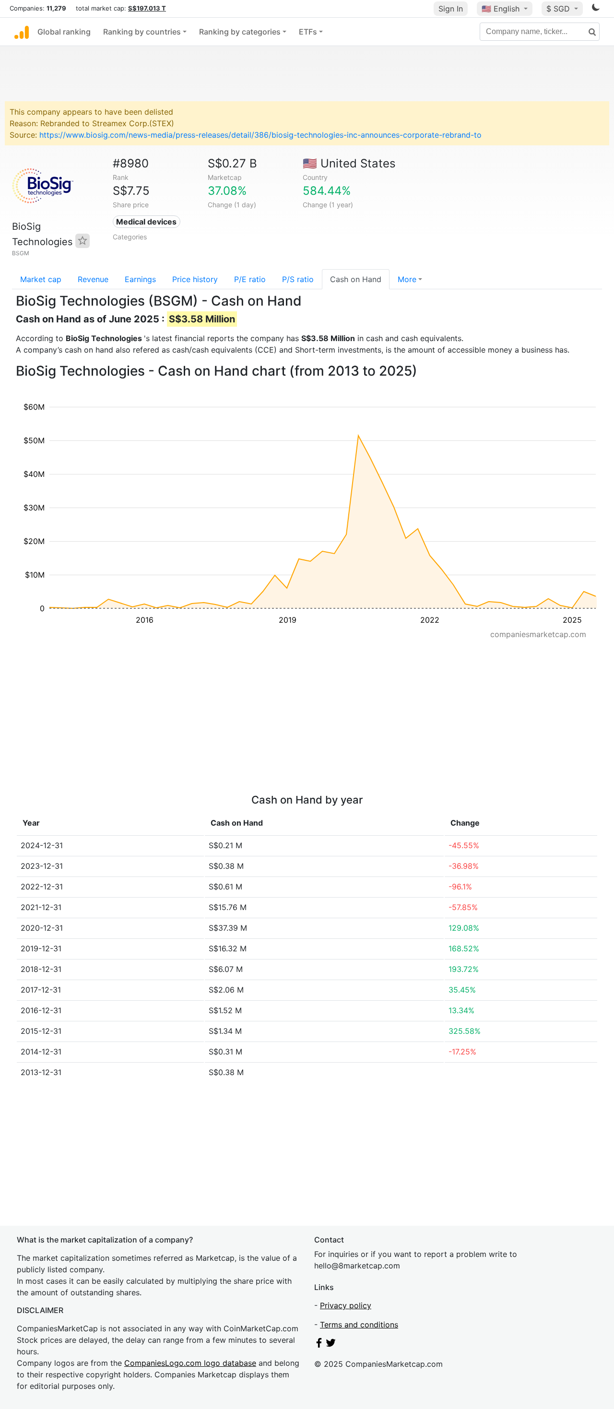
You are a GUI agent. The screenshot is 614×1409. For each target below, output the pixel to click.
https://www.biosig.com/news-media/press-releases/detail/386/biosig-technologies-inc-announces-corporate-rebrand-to (260, 135)
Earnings (140, 279)
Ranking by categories (240, 31)
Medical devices (146, 221)
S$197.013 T (147, 8)
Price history (195, 279)
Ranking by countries (142, 31)
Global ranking (64, 31)
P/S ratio (298, 279)
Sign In (450, 8)
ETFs (308, 31)
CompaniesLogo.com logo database (190, 1363)
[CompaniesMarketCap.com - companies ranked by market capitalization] (21, 31)
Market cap (40, 279)
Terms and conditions (359, 1324)
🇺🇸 (501, 8)
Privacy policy (345, 1305)
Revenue (93, 279)
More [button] (407, 279)
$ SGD (559, 8)
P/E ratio (250, 279)
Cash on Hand (355, 279)
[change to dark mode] (596, 9)
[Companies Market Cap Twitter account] (331, 1345)
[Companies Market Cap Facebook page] (319, 1345)
